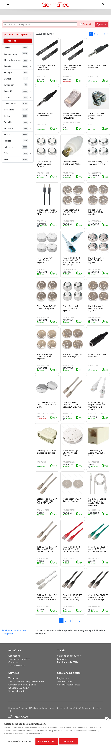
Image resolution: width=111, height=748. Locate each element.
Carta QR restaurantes (68, 684)
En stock (87, 24)
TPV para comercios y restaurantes (26, 681)
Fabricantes (63, 659)
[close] (107, 719)
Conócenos (14, 655)
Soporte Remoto (16, 691)
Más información (35, 734)
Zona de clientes (16, 665)
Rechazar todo (46, 741)
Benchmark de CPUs (67, 662)
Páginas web (63, 678)
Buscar (102, 24)
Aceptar (68, 741)
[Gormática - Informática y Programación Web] (55, 4)
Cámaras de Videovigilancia (22, 684)
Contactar (13, 662)
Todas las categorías (17, 34)
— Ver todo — (12, 40)
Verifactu (13, 678)
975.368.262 (21, 717)
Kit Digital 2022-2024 (18, 687)
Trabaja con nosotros (19, 659)
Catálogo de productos (69, 655)
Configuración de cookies (19, 741)
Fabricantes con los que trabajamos (14, 632)
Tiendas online (64, 681)
